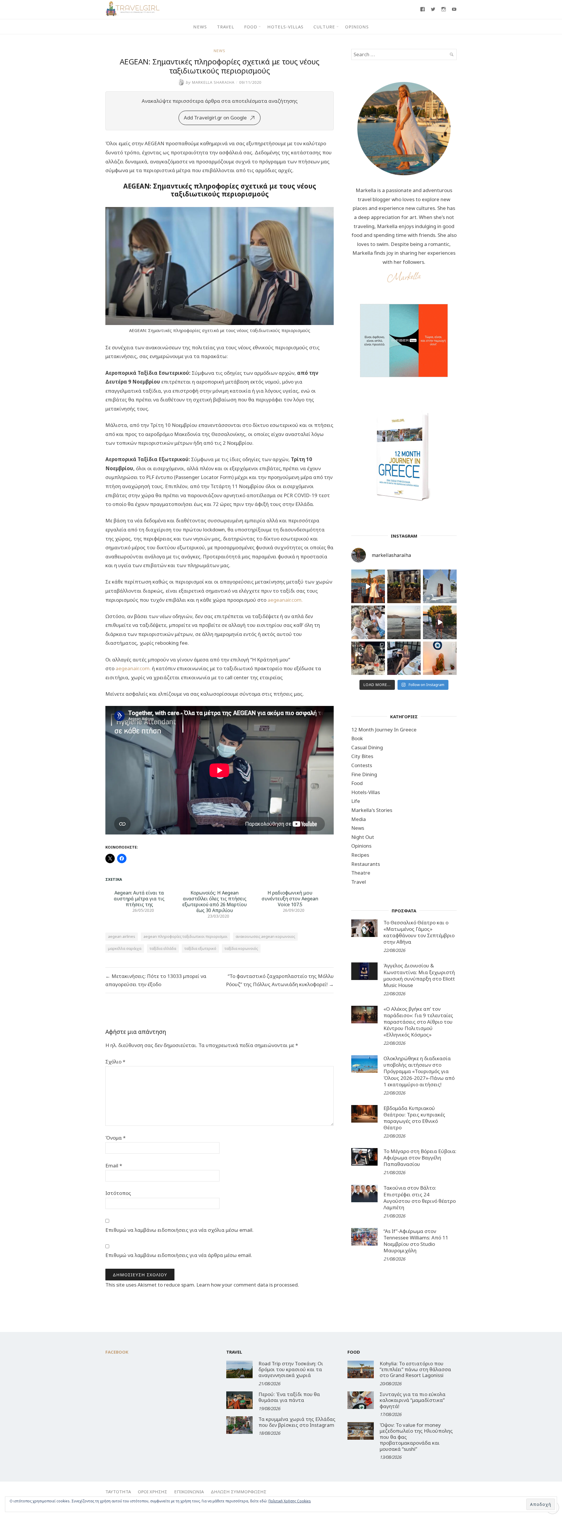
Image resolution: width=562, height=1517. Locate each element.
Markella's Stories (371, 810)
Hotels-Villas (285, 27)
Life (355, 801)
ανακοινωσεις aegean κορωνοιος (265, 936)
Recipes (360, 854)
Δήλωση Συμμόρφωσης (238, 1491)
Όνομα (115, 1137)
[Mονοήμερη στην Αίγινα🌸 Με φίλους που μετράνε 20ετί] (368, 622)
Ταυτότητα (118, 1491)
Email (113, 1165)
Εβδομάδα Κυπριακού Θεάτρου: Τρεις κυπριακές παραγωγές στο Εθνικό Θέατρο (414, 1118)
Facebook (116, 1352)
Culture (324, 27)
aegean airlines (121, 936)
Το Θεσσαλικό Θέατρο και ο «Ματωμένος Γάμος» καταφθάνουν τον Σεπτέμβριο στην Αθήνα (419, 932)
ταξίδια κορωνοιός (241, 948)
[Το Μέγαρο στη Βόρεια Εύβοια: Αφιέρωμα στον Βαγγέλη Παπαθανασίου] (364, 1157)
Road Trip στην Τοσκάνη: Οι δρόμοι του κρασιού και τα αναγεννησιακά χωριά (290, 1369)
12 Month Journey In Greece (384, 729)
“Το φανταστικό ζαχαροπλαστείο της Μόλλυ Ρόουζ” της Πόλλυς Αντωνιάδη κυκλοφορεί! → (280, 980)
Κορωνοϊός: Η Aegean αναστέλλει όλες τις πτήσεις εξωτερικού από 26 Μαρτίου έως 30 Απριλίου (214, 901)
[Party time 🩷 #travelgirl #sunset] (404, 622)
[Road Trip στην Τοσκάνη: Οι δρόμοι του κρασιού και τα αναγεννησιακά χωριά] (239, 1369)
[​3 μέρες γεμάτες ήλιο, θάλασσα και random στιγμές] (440, 658)
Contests (361, 765)
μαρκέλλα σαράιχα (124, 948)
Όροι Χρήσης (152, 1491)
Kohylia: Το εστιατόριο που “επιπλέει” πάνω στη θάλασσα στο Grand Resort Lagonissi (415, 1369)
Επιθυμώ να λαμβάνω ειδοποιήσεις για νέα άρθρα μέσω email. (178, 1255)
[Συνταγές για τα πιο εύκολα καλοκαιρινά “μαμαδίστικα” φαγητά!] (360, 1400)
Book (357, 738)
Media (358, 819)
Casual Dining (367, 747)
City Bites (362, 756)
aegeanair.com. (285, 599)
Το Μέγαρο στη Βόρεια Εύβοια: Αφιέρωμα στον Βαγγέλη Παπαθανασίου (419, 1157)
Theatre (360, 872)
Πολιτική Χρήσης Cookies (289, 1501)
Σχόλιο (115, 1061)
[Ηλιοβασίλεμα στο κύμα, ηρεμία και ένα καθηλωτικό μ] (368, 586)
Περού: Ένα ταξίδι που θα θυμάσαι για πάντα (289, 1397)
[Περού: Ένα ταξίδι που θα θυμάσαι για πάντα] (239, 1400)
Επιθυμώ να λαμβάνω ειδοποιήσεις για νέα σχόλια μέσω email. (179, 1230)
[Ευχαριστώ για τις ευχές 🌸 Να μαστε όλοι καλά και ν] (404, 586)
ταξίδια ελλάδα (163, 948)
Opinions (357, 27)
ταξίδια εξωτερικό (200, 948)
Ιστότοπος (118, 1193)
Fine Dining (364, 774)
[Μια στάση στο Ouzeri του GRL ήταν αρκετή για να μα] (440, 622)
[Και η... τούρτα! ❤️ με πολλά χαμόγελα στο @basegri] (368, 658)
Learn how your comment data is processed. (247, 1284)
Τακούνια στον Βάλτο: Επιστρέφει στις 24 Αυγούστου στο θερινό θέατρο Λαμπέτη (419, 1197)
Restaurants (365, 864)
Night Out (362, 837)
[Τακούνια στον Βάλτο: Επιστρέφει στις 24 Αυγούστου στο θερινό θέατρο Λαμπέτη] (364, 1193)
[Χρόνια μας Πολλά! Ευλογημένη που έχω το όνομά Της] (440, 586)
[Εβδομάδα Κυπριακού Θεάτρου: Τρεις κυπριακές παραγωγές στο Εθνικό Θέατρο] (364, 1114)
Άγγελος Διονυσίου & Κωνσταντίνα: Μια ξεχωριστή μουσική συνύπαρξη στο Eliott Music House (419, 975)
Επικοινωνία (189, 1491)
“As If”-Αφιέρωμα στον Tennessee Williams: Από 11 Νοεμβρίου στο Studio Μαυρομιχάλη (415, 1241)
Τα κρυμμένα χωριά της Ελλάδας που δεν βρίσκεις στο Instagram (296, 1422)
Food (250, 27)
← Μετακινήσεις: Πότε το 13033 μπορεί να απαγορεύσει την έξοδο (155, 980)
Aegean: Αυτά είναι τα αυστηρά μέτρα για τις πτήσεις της (139, 898)
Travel (225, 27)
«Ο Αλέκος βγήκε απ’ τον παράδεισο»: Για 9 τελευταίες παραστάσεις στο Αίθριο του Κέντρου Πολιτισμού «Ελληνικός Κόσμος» (418, 1021)
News (200, 27)
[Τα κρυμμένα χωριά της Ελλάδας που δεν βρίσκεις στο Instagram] (239, 1425)
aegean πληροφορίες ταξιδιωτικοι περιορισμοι (185, 936)
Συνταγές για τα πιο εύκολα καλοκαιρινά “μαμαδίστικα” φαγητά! (413, 1400)
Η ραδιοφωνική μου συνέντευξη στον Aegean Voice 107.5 (290, 898)
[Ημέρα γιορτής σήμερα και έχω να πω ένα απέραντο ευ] (404, 658)
